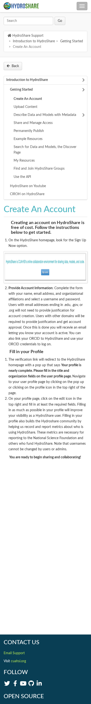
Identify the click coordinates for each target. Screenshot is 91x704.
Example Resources (28, 139)
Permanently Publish (29, 131)
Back (15, 66)
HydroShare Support (27, 35)
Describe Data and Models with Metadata (45, 115)
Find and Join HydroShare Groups (39, 168)
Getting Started (71, 41)
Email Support (14, 653)
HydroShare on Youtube (28, 186)
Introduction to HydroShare (34, 41)
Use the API (22, 177)
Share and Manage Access (33, 123)
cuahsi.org (18, 661)
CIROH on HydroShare (27, 194)
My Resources (24, 160)
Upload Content (25, 107)
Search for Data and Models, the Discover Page (45, 149)
